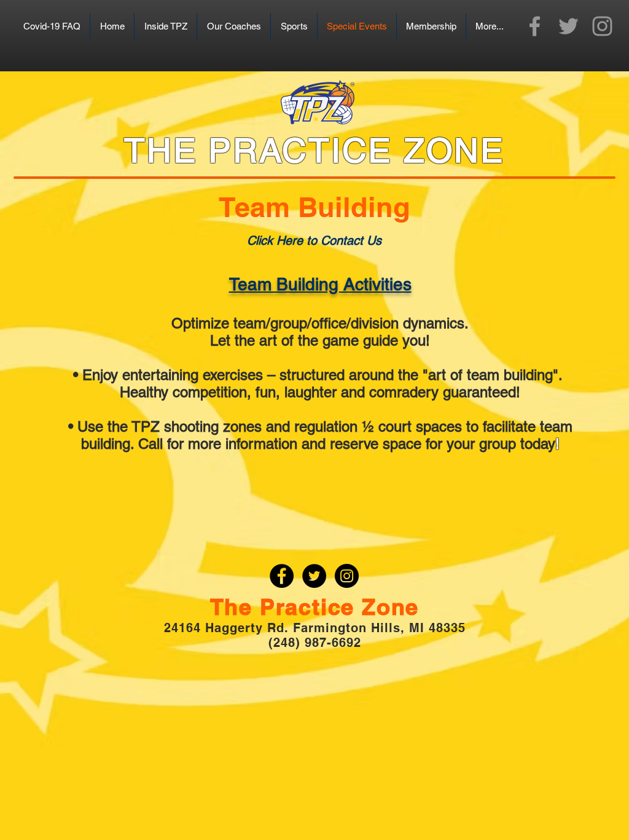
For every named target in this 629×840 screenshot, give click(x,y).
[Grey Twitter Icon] (568, 26)
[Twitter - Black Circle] (314, 576)
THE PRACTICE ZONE (314, 150)
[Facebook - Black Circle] (282, 576)
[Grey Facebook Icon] (535, 26)
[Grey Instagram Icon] (602, 26)
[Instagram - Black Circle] (347, 576)
